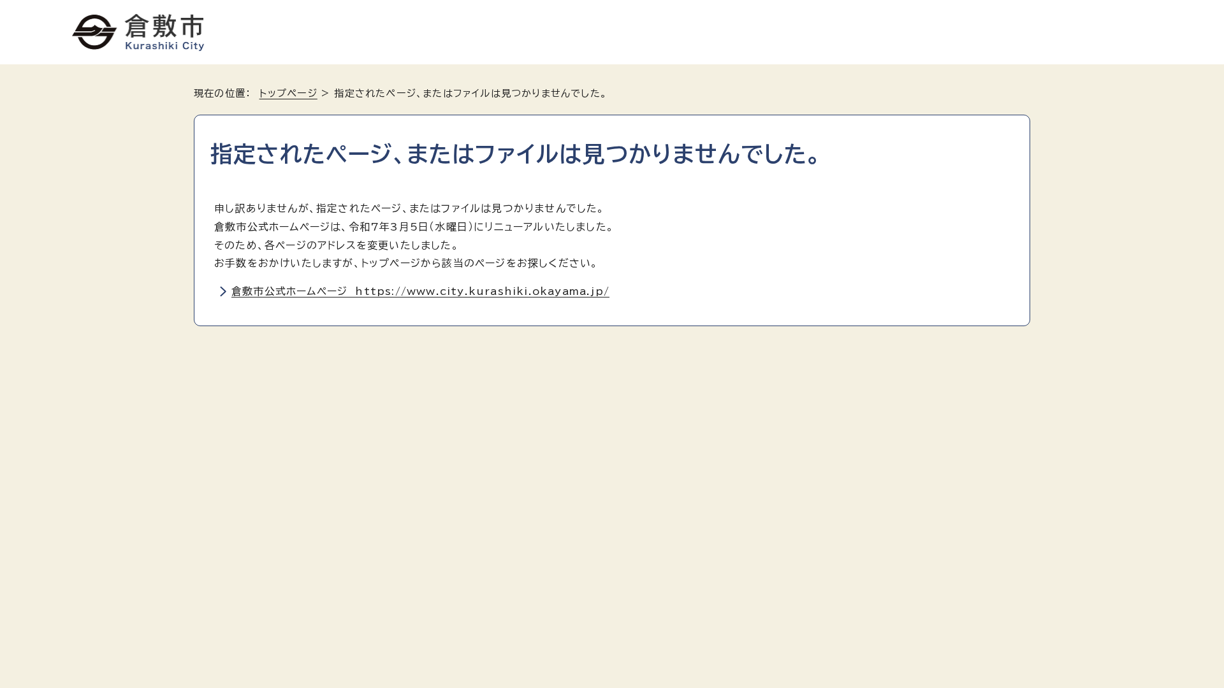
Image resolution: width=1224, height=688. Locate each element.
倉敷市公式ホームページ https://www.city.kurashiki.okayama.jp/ (420, 291)
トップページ (288, 93)
